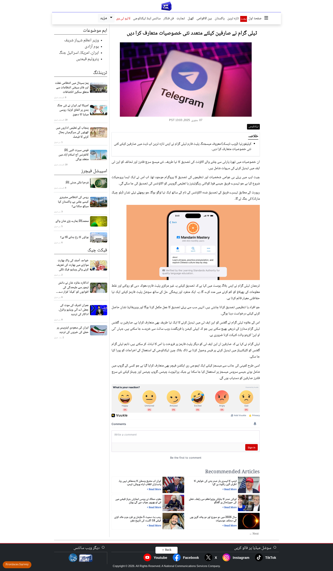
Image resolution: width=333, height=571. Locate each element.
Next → (254, 534)
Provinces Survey (17, 564)
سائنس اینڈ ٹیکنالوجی (147, 19)
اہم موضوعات (95, 30)
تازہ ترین (233, 19)
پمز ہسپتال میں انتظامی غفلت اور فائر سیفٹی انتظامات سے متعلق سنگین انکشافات (72, 87)
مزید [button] (104, 18)
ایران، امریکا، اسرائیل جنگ (79, 52)
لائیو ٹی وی (123, 19)
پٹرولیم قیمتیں (87, 59)
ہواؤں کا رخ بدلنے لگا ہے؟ (74, 237)
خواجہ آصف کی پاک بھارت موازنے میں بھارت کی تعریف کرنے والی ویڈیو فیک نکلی (73, 265)
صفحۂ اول (255, 19)
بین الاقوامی (204, 19)
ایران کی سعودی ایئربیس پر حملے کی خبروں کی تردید (73, 330)
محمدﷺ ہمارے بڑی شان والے (72, 221)
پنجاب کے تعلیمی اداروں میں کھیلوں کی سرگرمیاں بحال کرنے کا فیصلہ (72, 132)
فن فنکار (168, 19)
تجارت (181, 19)
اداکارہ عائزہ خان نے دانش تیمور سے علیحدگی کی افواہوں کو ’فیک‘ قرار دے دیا (73, 287)
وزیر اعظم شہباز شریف (81, 40)
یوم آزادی (92, 46)
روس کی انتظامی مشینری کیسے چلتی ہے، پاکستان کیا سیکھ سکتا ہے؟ (73, 202)
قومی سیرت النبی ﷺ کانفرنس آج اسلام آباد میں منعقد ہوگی (73, 155)
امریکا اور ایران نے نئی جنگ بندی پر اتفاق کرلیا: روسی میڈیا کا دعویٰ (73, 110)
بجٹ (244, 19)
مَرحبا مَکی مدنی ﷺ (77, 182)
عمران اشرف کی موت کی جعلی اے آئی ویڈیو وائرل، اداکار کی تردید (74, 310)
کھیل (191, 19)
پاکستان (220, 19)
